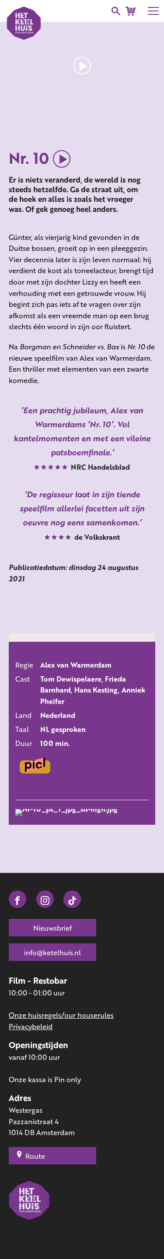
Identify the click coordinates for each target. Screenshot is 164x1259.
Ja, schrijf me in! (95, 652)
